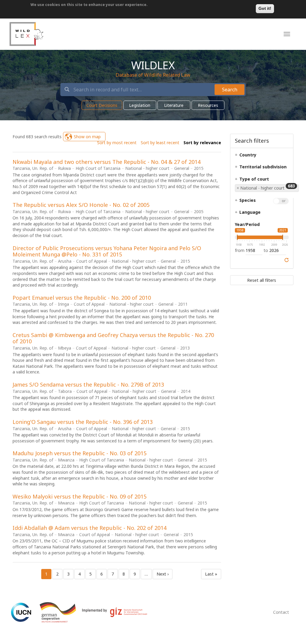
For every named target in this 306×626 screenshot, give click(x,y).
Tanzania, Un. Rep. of (33, 168)
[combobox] (267, 190)
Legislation (139, 105)
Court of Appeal (91, 261)
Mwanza (66, 460)
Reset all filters (261, 280)
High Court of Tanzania (98, 168)
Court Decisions (101, 105)
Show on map (87, 136)
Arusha (64, 261)
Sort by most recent (117, 142)
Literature (173, 105)
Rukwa (64, 168)
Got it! (264, 8)
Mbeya (64, 348)
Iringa (63, 304)
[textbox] (258, 156)
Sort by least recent (160, 142)
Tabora (65, 391)
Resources (208, 105)
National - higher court (148, 168)
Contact (281, 612)
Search (229, 89)
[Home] (26, 34)
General (181, 168)
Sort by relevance (202, 142)
